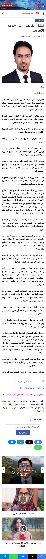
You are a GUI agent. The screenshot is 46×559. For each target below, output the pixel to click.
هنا (4, 394)
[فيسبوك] (38, 442)
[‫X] (29, 442)
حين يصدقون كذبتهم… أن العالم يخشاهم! (23, 472)
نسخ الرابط (23, 433)
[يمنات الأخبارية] (29, 13)
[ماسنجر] (12, 442)
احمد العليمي (35, 419)
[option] (23, 470)
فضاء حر (40, 21)
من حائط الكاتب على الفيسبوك (31, 388)
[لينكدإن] (20, 442)
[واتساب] (38, 447)
